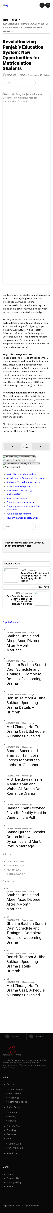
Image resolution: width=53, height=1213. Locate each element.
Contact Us (12, 1178)
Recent (15, 622)
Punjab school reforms (18, 513)
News (14, 20)
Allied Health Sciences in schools (25, 478)
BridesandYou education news (23, 482)
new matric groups (16, 498)
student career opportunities (22, 517)
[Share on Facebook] (14, 83)
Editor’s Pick (13, 1126)
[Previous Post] (11, 575)
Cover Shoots (15, 1089)
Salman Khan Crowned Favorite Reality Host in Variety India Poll (26, 812)
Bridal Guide (13, 1107)
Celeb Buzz (14, 1143)
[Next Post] (42, 599)
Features (11, 1134)
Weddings (13, 1097)
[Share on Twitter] (19, 83)
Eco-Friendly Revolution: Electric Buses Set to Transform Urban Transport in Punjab (19, 600)
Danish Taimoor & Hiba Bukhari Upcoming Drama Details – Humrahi (25, 705)
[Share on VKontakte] (27, 83)
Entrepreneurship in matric (21, 486)
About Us (11, 1153)
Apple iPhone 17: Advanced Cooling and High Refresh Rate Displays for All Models (35, 577)
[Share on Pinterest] (23, 83)
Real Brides (14, 1093)
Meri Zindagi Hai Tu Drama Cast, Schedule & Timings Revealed (25, 731)
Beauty (12, 1116)
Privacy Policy (13, 1182)
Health (12, 1120)
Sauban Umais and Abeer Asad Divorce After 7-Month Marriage (23, 643)
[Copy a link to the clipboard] (32, 83)
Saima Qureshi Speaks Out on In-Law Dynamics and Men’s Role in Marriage (25, 839)
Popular (7, 622)
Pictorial (10, 1084)
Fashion (12, 1112)
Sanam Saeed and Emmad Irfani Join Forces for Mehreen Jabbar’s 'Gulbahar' (23, 758)
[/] (42, 5)
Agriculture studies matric (21, 474)
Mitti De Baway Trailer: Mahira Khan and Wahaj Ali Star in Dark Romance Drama (25, 786)
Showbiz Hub (12, 632)
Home (5, 20)
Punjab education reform (20, 502)
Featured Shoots (17, 1101)
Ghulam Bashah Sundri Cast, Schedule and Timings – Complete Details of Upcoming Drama (26, 674)
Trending (11, 1130)
